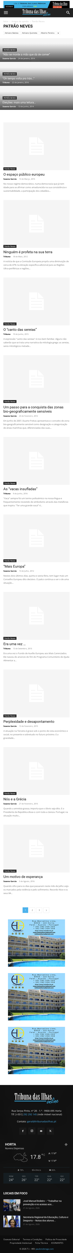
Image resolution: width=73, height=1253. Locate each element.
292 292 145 (30, 1114)
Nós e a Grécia (14, 799)
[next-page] (46, 910)
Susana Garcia (9, 58)
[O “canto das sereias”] (36, 301)
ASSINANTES (57, 1243)
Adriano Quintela (29, 33)
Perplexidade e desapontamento (28, 722)
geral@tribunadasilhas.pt (41, 1121)
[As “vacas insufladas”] (36, 461)
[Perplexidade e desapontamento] (36, 693)
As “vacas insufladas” (20, 489)
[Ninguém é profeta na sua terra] (36, 224)
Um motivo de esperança (23, 877)
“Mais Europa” (14, 566)
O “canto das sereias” (20, 330)
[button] (5, 12)
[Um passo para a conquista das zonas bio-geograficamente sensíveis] (36, 379)
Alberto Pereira (47, 33)
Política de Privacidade (56, 1239)
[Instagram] (32, 1131)
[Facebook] (22, 1131)
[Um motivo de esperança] (36, 849)
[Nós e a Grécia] (36, 771)
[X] (50, 1131)
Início (5, 21)
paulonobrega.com (45, 1248)
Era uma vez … (14, 644)
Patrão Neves (10, 50)
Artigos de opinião (20, 21)
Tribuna (6, 82)
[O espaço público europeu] (36, 146)
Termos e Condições (32, 1239)
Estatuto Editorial (12, 1239)
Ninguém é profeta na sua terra (27, 252)
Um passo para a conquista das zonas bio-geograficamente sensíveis (33, 409)
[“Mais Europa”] (36, 538)
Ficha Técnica (41, 1243)
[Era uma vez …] (36, 616)
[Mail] (41, 1131)
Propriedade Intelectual (21, 1243)
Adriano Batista (11, 33)
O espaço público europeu (24, 174)
